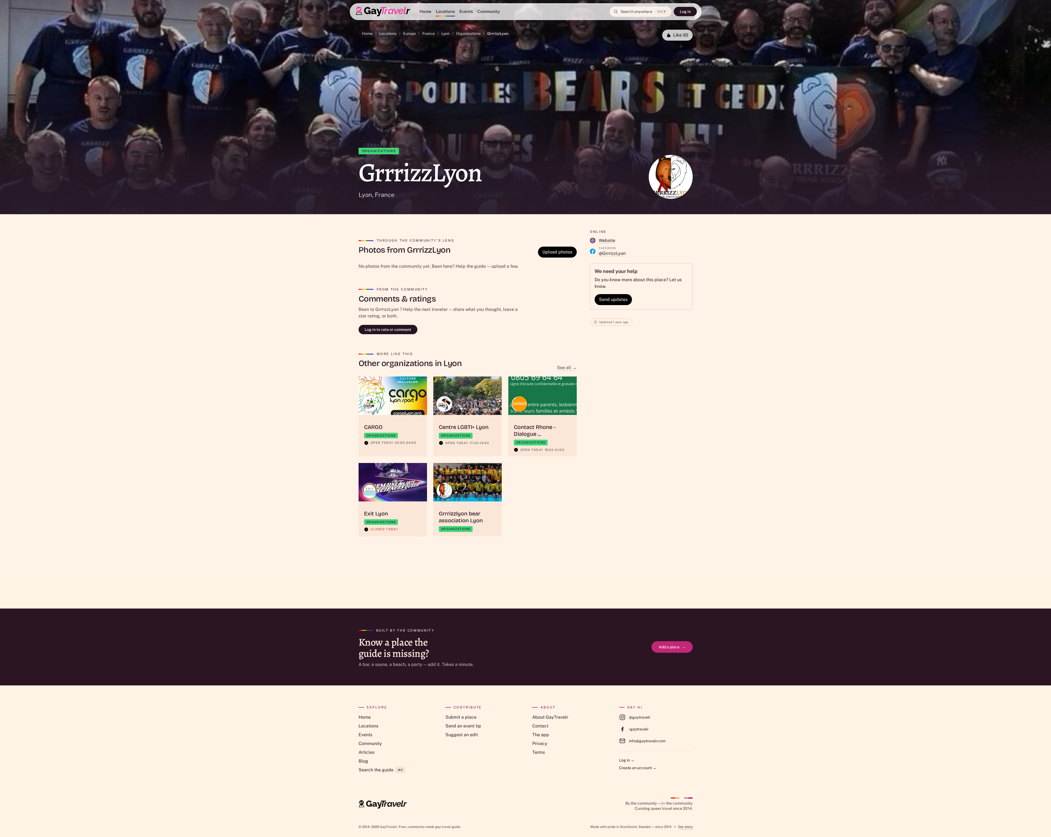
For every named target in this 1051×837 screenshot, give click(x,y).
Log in (685, 11)
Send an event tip (463, 726)
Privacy (539, 743)
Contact (540, 726)
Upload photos (557, 252)
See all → (567, 367)
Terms (538, 752)
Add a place (672, 647)
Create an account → (637, 768)
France (428, 33)
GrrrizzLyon (497, 33)
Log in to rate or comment (388, 329)
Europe (409, 33)
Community (488, 11)
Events (466, 11)
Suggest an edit (461, 734)
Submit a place (460, 717)
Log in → (626, 760)
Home (425, 11)
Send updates (613, 299)
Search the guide (381, 769)
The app (540, 734)
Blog (363, 761)
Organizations (468, 33)
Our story (685, 827)
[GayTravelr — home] (383, 804)
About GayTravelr (550, 717)
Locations (445, 11)
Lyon (445, 33)
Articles (367, 752)
